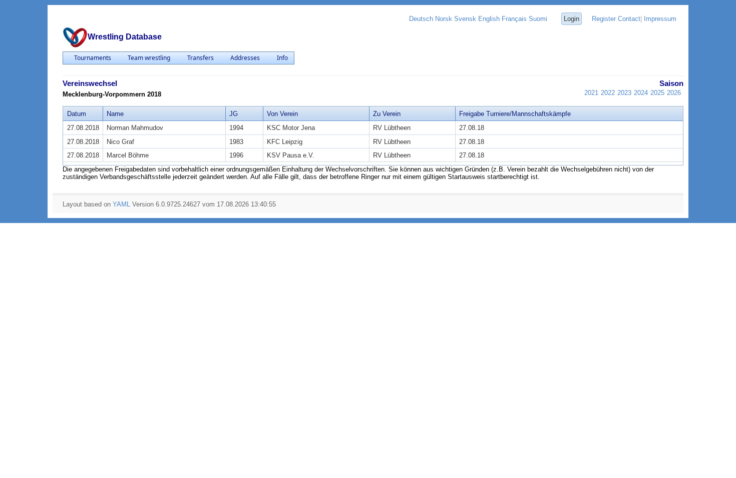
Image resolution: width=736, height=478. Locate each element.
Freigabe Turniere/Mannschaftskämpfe (515, 114)
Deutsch (421, 18)
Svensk (465, 18)
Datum (76, 114)
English (489, 18)
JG (233, 114)
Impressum (660, 18)
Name (115, 114)
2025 (657, 92)
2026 (674, 92)
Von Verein (282, 114)
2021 (591, 92)
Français (514, 18)
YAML (121, 204)
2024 (641, 92)
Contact (629, 18)
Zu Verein (387, 114)
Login (571, 18)
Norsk (443, 18)
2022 (608, 92)
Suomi (538, 18)
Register (604, 18)
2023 (624, 92)
